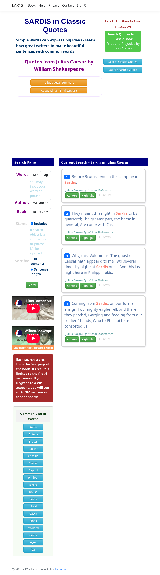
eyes (33, 542)
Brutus (33, 441)
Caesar (33, 449)
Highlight (88, 195)
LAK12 (17, 5)
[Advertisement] (80, 130)
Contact (68, 5)
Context (72, 195)
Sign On (83, 5)
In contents (37, 261)
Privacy (54, 5)
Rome (33, 427)
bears (33, 499)
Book (32, 5)
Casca (33, 513)
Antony (33, 434)
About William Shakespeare (59, 90)
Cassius (33, 456)
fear (33, 549)
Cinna (33, 521)
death (33, 535)
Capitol (33, 470)
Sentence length (39, 271)
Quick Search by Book (123, 69)
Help (42, 5)
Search (32, 285)
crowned (33, 528)
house (33, 492)
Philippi (33, 477)
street (33, 485)
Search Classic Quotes (122, 61)
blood (33, 506)
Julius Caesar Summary (59, 82)
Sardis (33, 463)
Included (40, 223)
